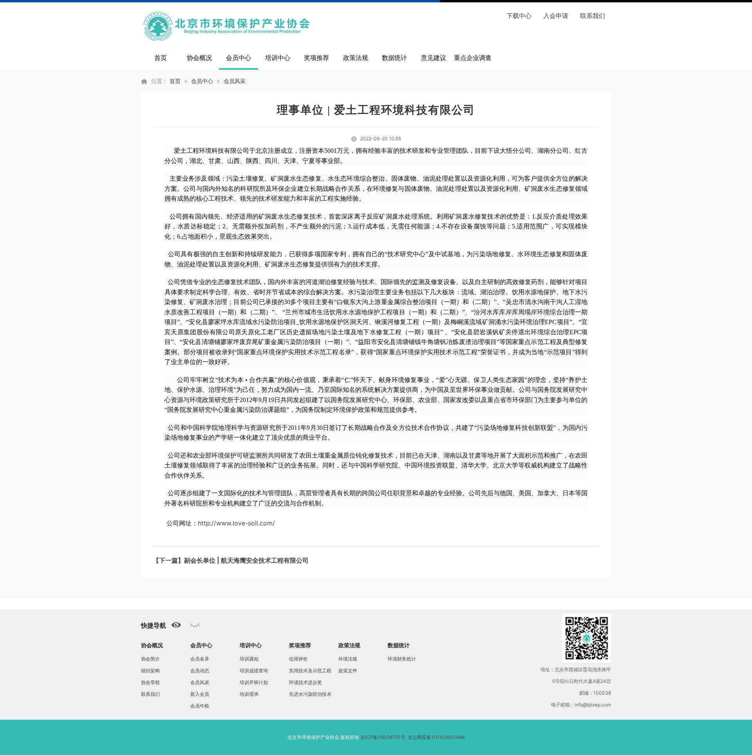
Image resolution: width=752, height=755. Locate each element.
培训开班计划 (254, 682)
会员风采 (235, 81)
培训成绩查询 (254, 671)
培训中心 (277, 58)
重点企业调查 (473, 58)
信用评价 (298, 659)
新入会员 (199, 694)
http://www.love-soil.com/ (236, 523)
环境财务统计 (402, 659)
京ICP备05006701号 (382, 737)
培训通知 (249, 659)
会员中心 (238, 58)
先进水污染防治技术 (310, 694)
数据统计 (394, 58)
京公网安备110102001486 (436, 737)
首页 (160, 58)
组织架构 (150, 671)
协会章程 (150, 682)
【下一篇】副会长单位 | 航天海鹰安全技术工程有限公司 (231, 560)
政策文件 (347, 671)
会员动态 (199, 671)
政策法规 (355, 58)
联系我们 (592, 16)
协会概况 (199, 58)
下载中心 (518, 16)
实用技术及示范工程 (310, 671)
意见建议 (433, 58)
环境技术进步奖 (305, 682)
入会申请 (555, 16)
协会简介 (150, 659)
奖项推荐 (316, 58)
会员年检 (199, 706)
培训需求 (249, 694)
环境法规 (347, 659)
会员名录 (199, 659)
